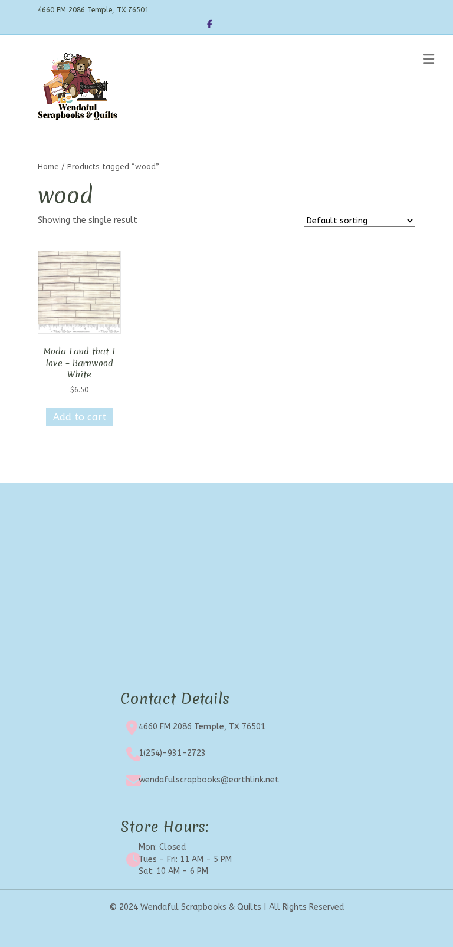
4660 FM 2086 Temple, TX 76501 (202, 727)
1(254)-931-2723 (172, 753)
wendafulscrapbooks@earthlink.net (209, 780)
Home (48, 166)
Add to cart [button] (79, 417)
